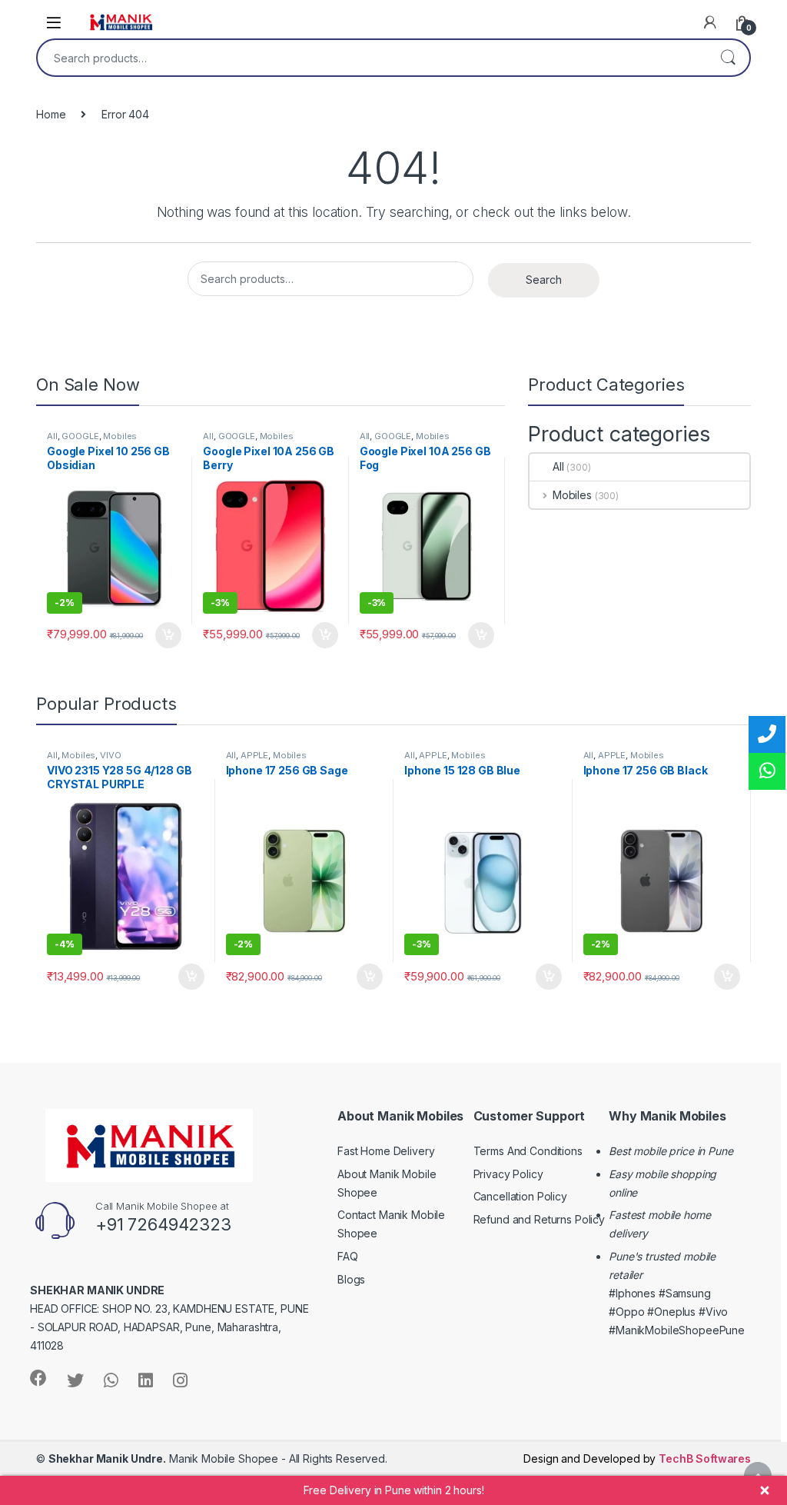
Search (727, 57)
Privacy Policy (508, 1173)
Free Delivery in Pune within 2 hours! (394, 1490)
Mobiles (120, 436)
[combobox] (372, 57)
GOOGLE (79, 436)
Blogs (351, 1279)
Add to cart (168, 635)
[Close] (764, 1490)
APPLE (254, 755)
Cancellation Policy (520, 1196)
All (52, 436)
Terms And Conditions (528, 1150)
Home (50, 114)
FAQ (347, 1256)
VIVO (110, 755)
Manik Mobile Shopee (163, 1458)
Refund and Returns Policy (539, 1219)
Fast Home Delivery (385, 1150)
